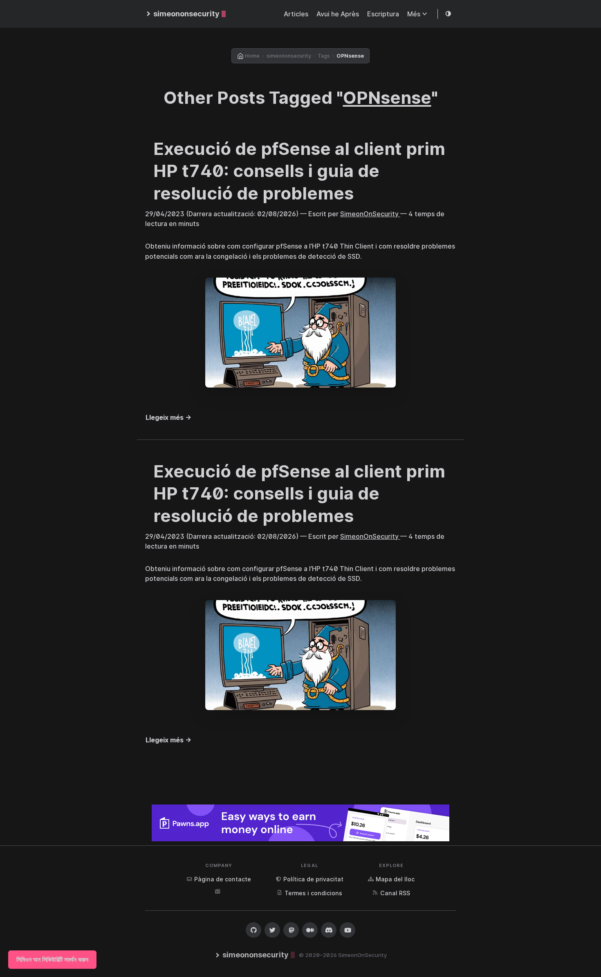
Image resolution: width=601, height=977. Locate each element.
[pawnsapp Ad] (300, 822)
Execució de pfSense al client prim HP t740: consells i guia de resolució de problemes (299, 171)
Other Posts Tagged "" (301, 97)
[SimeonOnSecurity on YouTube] (347, 930)
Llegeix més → (168, 417)
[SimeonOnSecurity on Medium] (310, 930)
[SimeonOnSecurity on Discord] (328, 930)
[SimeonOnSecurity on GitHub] (253, 930)
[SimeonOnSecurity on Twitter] (272, 930)
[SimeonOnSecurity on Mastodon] (291, 930)
